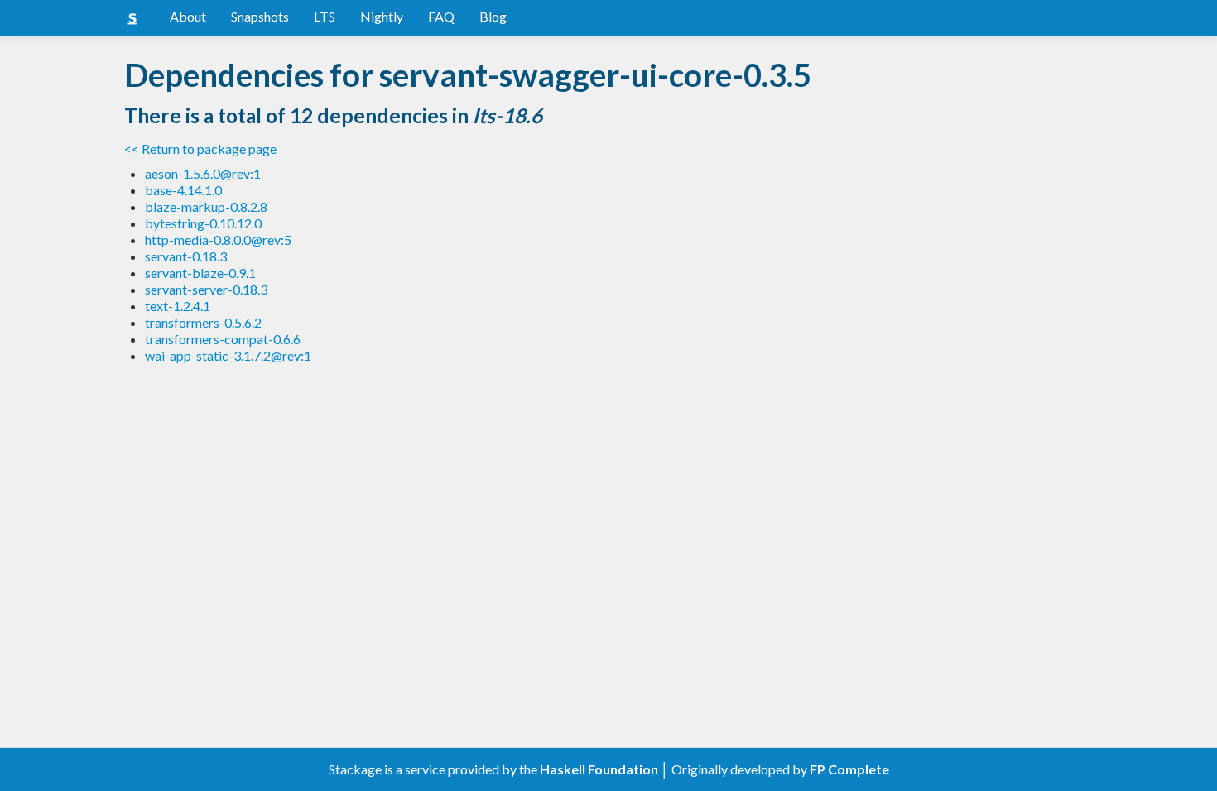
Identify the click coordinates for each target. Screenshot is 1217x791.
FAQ (441, 16)
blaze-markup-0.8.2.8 (206, 206)
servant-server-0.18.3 (206, 289)
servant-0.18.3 (186, 256)
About (188, 16)
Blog (493, 16)
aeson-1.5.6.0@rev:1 (203, 173)
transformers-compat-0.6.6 (223, 339)
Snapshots (260, 16)
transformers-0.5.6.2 (203, 322)
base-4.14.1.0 (183, 190)
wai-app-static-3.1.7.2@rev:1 (228, 355)
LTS (324, 16)
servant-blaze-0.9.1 (200, 272)
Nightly (381, 16)
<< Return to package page (200, 148)
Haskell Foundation (599, 769)
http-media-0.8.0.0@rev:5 (218, 239)
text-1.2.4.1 (177, 306)
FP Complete (849, 769)
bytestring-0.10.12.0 (203, 223)
